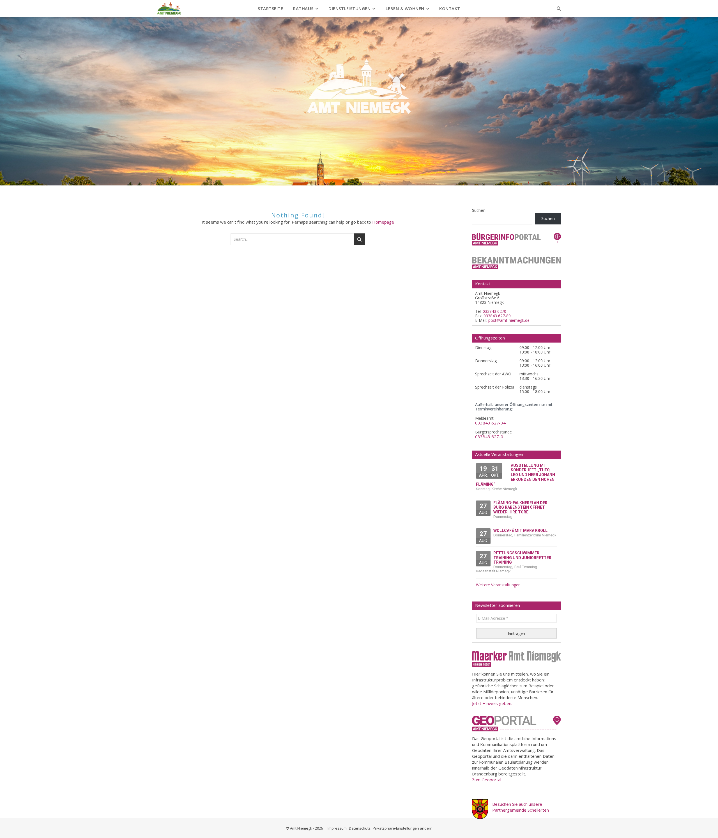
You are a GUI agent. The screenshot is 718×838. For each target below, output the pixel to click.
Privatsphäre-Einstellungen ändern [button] (402, 828)
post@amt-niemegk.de (509, 320)
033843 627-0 (489, 436)
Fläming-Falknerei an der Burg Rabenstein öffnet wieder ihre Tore (520, 507)
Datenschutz (359, 828)
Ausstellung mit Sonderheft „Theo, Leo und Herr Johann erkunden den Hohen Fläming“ (515, 474)
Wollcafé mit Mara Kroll (520, 530)
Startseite (270, 8)
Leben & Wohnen (405, 8)
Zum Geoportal (486, 779)
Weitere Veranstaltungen (498, 585)
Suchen (478, 210)
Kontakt (449, 8)
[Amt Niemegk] (169, 8)
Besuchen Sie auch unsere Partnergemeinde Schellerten (520, 807)
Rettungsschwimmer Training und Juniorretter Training (522, 558)
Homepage (383, 222)
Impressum (337, 828)
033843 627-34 (490, 423)
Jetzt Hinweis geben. (492, 703)
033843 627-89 (497, 315)
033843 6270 (494, 311)
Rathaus (303, 8)
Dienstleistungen (349, 8)
